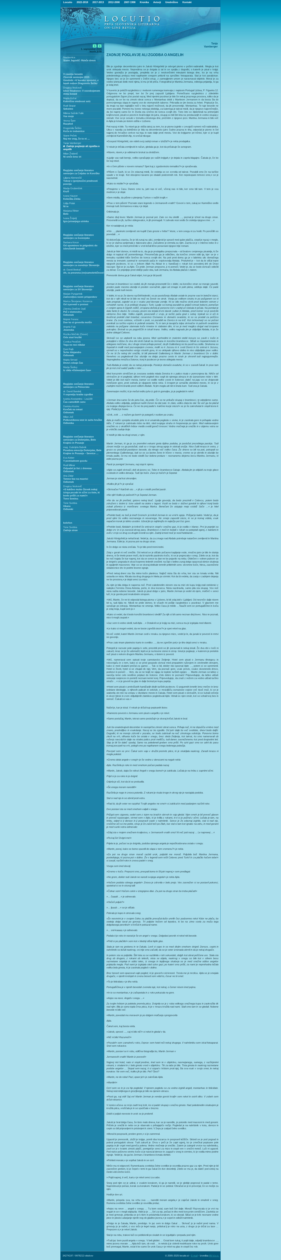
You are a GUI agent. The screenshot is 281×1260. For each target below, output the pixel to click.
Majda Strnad (70, 359)
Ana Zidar (68, 475)
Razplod (68, 123)
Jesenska (68, 330)
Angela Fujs (69, 326)
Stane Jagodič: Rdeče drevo (79, 60)
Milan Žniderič (70, 153)
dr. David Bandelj (72, 391)
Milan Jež (68, 417)
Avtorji (157, 2)
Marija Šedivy (70, 367)
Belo (65, 213)
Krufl (66, 191)
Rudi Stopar (69, 105)
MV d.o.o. (214, 1255)
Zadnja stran (70, 530)
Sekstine (68, 108)
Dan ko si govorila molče (77, 322)
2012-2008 (114, 2)
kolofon (67, 522)
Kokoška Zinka (71, 199)
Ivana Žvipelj (70, 218)
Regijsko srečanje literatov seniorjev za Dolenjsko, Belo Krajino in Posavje (79, 439)
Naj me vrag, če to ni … (76, 138)
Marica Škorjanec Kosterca (77, 301)
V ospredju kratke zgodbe (78, 394)
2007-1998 (129, 2)
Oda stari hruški (72, 337)
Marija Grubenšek (72, 188)
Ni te (65, 206)
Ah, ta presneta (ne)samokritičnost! (83, 272)
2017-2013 (98, 2)
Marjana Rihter (71, 210)
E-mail (194, 1255)
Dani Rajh (68, 349)
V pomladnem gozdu (75, 460)
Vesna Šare (69, 120)
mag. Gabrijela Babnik (74, 447)
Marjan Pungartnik (73, 293)
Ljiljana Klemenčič (72, 177)
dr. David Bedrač (72, 269)
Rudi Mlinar (69, 465)
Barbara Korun (71, 242)
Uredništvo (171, 2)
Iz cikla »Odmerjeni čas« (77, 370)
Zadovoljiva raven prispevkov (80, 297)
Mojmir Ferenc (71, 319)
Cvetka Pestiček (72, 341)
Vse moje (68, 116)
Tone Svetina (70, 503)
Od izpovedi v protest (75, 304)
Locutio (67, 2)
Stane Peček (70, 135)
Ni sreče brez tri (72, 156)
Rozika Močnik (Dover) (75, 334)
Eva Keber (68, 457)
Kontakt (187, 2)
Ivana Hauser (70, 195)
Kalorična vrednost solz (77, 101)
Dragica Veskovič (72, 87)
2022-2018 (82, 2)
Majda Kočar (70, 98)
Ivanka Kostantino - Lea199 (77, 399)
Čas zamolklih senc (74, 402)
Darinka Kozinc (71, 406)
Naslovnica (69, 57)
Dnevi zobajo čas (73, 362)
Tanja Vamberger (72, 143)
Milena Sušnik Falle (73, 113)
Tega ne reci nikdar (74, 344)
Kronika (144, 2)
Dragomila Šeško (72, 128)
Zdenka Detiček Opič (74, 308)
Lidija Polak (69, 203)
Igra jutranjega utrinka (76, 221)
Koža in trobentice (74, 131)
